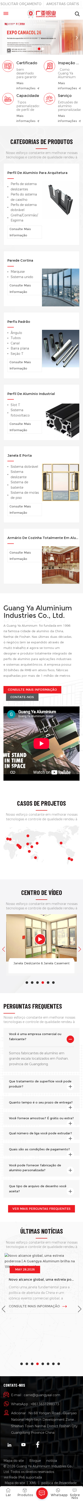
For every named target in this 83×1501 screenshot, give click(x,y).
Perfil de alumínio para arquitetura (37, 173)
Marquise (18, 271)
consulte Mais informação (20, 232)
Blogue (35, 1461)
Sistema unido (22, 277)
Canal (15, 343)
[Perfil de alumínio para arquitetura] (60, 199)
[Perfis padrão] (60, 348)
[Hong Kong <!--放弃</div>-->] (31, 846)
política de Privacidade (59, 1483)
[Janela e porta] (60, 482)
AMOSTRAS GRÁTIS (62, 4)
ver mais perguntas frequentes (41, 1208)
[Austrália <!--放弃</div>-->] (35, 857)
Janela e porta (19, 455)
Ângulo (16, 333)
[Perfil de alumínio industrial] (60, 420)
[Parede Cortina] (60, 287)
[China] (27, 844)
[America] (61, 843)
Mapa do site (13, 1461)
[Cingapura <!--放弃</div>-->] (29, 851)
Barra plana (20, 348)
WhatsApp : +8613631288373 (35, 1404)
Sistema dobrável (24, 467)
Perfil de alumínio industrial (31, 394)
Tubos (16, 338)
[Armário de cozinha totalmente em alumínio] (60, 564)
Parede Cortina (20, 260)
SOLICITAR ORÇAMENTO (21, 4)
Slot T (15, 405)
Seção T (17, 354)
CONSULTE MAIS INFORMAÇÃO (32, 689)
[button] (39, 49)
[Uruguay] (71, 859)
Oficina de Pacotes (47, 963)
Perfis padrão (18, 322)
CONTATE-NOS (22, 697)
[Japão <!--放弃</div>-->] (37, 843)
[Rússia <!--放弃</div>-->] (28, 835)
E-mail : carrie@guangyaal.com (35, 1395)
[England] (7, 838)
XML (33, 1483)
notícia (51, 1461)
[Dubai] (20, 847)
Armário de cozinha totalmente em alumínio (43, 538)
